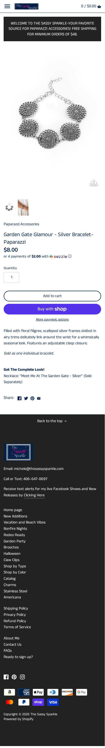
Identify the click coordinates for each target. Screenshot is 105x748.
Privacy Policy (15, 615)
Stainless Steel (15, 591)
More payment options (52, 320)
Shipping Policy (16, 608)
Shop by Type (15, 566)
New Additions (15, 516)
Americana (12, 597)
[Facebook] (6, 677)
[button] (52, 256)
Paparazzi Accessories (21, 224)
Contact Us (12, 644)
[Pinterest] (14, 677)
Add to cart (52, 296)
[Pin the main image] (32, 397)
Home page (13, 510)
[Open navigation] (7, 6)
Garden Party (15, 541)
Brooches (11, 547)
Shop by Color (15, 572)
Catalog (10, 578)
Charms (10, 585)
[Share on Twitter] (26, 397)
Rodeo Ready (14, 535)
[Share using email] (39, 397)
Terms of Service (17, 627)
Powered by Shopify (18, 719)
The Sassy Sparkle (43, 714)
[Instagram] (22, 677)
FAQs (8, 650)
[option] (9, 207)
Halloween (12, 553)
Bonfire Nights (15, 528)
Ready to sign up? (18, 657)
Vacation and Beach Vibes (25, 522)
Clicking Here (34, 495)
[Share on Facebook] (19, 397)
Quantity (10, 268)
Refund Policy (15, 621)
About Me (11, 638)
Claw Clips (11, 560)
